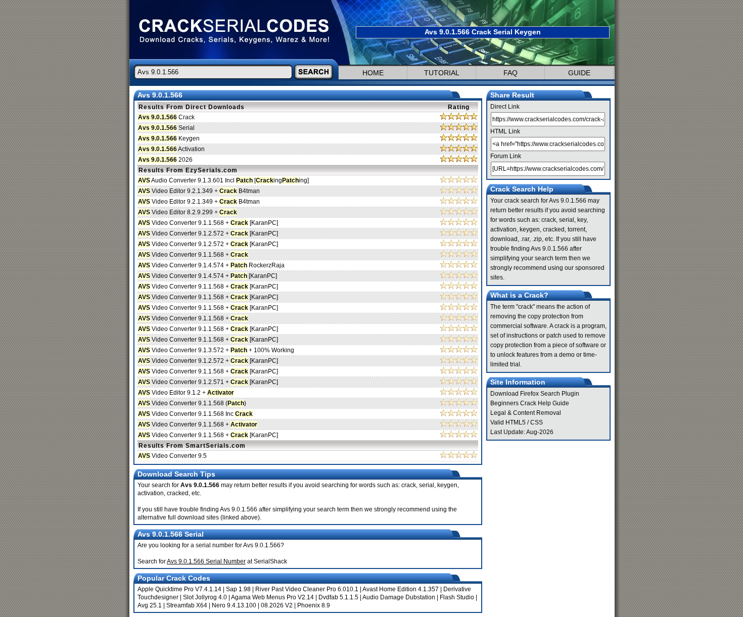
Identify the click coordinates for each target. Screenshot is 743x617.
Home (373, 73)
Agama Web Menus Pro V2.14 (272, 597)
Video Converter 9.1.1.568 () (192, 403)
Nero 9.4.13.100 (234, 605)
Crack (166, 117)
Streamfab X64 (186, 605)
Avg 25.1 (149, 605)
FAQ (510, 73)
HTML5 (515, 422)
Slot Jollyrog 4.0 (205, 597)
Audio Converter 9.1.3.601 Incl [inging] (223, 180)
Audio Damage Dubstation (398, 597)
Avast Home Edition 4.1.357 (400, 589)
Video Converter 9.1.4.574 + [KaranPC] (207, 275)
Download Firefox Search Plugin (534, 393)
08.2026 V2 (277, 605)
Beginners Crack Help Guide (529, 403)
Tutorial (441, 73)
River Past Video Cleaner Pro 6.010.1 (306, 589)
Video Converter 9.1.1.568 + (193, 254)
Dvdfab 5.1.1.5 (338, 597)
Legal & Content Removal (525, 412)
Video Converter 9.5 (172, 455)
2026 (165, 159)
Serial (166, 127)
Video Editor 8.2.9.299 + (187, 212)
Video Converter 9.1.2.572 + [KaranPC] (208, 233)
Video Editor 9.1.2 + (186, 392)
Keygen (169, 138)
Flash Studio (457, 597)
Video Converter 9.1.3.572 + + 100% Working (216, 350)
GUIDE (579, 73)
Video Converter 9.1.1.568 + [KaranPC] (208, 222)
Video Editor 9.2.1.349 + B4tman (199, 191)
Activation (171, 149)
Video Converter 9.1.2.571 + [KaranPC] (208, 382)
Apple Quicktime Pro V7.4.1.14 (179, 589)
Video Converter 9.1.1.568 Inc (195, 413)
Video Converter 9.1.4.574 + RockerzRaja (211, 265)
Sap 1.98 (238, 589)
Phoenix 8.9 (313, 605)
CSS (536, 422)
